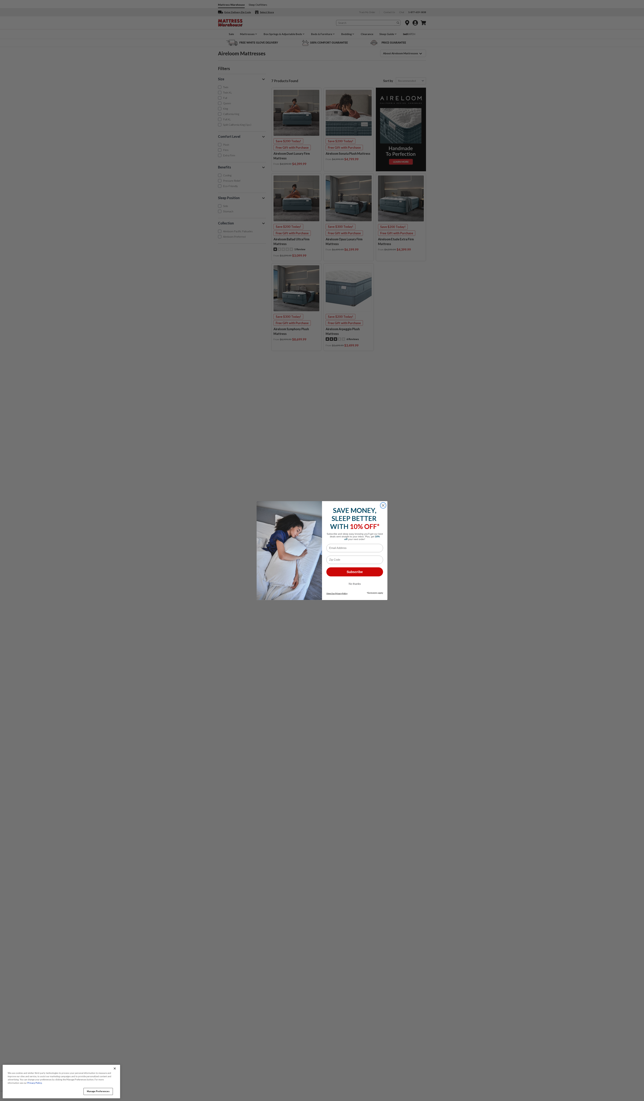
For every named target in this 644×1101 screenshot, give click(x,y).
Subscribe (355, 572)
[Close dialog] (383, 505)
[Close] (114, 1068)
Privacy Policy (34, 1083)
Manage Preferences (98, 1091)
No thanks (355, 583)
